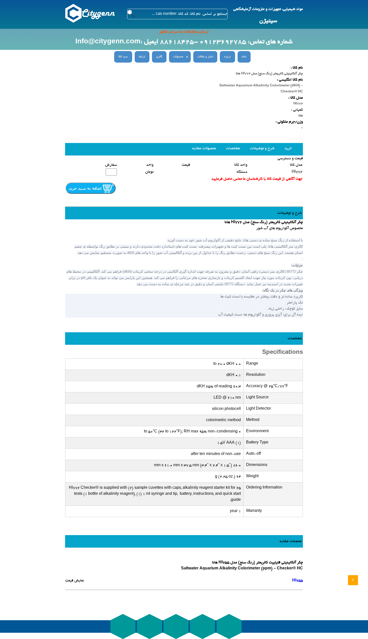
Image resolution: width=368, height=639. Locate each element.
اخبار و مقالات (205, 56)
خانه (244, 56)
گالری (159, 56)
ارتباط (142, 56)
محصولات (178, 56)
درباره (227, 56)
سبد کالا (123, 56)
